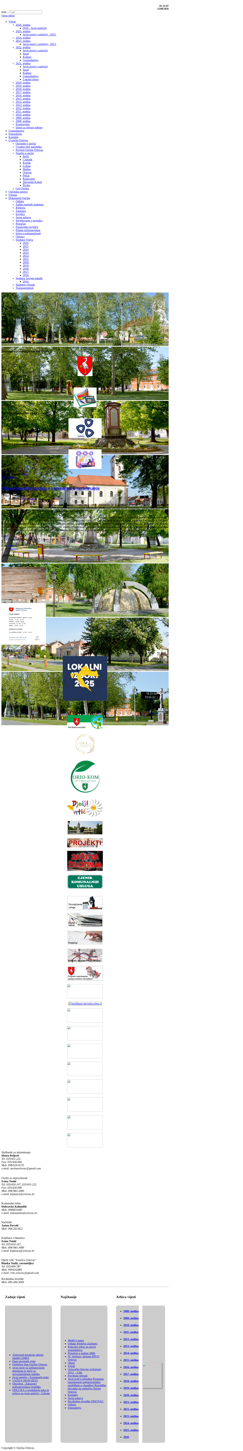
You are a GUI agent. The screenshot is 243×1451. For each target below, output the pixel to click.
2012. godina (131, 1339)
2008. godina (131, 1311)
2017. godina (131, 1374)
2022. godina (131, 1409)
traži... (4, 12)
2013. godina (131, 1346)
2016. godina (131, 1367)
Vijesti (25, 474)
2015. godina (131, 1360)
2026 (126, 1437)
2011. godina (130, 1332)
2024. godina (131, 1423)
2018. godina (131, 1381)
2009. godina (131, 1318)
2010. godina (131, 1325)
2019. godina (8, 477)
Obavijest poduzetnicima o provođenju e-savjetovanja (50, 488)
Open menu (8, 15)
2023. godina (131, 1416)
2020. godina (131, 1395)
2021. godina (131, 1402)
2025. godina (131, 1430)
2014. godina (131, 1353)
